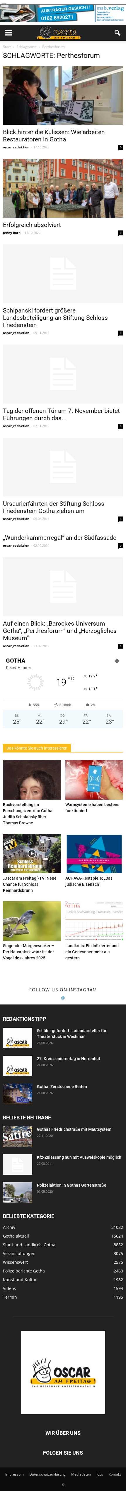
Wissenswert (15, 1262)
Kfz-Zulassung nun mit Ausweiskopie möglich (79, 1157)
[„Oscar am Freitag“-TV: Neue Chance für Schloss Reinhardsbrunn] (32, 853)
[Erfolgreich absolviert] (63, 188)
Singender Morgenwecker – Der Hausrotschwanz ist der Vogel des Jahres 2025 (28, 951)
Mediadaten (81, 1474)
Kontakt (115, 1474)
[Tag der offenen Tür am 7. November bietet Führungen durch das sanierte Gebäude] (63, 374)
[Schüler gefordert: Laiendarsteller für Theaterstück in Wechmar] (17, 1038)
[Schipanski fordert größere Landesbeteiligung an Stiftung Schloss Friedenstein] (63, 273)
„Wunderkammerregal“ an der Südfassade (59, 537)
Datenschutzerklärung (47, 1474)
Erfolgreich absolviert (32, 224)
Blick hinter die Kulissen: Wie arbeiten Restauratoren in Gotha (54, 136)
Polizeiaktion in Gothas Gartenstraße (71, 1185)
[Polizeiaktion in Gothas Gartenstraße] (17, 1192)
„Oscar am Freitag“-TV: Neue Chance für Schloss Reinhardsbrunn (30, 884)
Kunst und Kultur (20, 1279)
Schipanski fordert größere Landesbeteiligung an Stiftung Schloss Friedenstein (55, 318)
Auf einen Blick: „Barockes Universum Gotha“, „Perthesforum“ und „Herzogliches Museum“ (60, 631)
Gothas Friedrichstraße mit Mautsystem (74, 1129)
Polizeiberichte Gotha (24, 1271)
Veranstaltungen (19, 1253)
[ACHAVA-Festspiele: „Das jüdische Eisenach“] (94, 853)
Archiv (9, 1227)
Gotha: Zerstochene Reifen (62, 1086)
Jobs (99, 1474)
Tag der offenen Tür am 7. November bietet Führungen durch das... (61, 414)
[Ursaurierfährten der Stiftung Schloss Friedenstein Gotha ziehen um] (63, 467)
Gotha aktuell (16, 1236)
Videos (9, 1288)
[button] (118, 33)
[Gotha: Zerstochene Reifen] (17, 1094)
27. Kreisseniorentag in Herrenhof (68, 1058)
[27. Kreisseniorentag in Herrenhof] (17, 1066)
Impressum (14, 1474)
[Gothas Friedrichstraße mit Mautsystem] (17, 1136)
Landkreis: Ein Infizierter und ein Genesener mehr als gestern (92, 951)
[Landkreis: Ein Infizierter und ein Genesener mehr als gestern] (94, 921)
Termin (10, 1297)
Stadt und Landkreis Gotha (29, 1244)
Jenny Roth (12, 232)
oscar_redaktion (16, 147)
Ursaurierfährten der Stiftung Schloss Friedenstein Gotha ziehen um (53, 507)
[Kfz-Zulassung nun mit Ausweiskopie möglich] (17, 1164)
